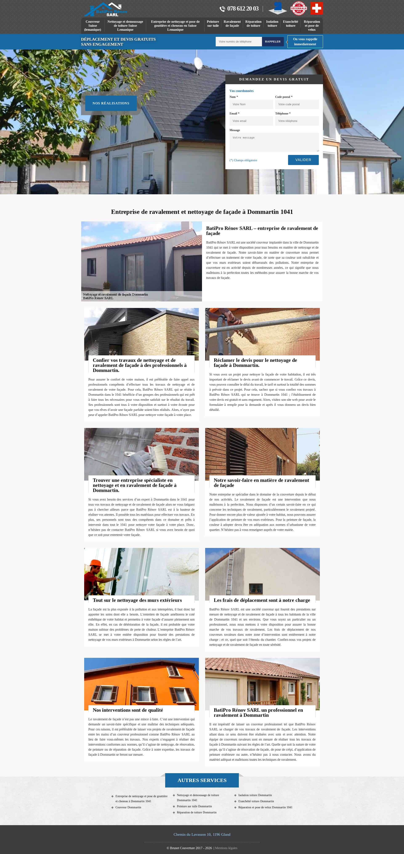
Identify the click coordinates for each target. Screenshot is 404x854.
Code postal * (283, 97)
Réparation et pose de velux (312, 25)
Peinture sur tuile (213, 23)
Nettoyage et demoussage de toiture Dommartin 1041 (198, 798)
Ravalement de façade (232, 23)
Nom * (234, 97)
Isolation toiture (272, 23)
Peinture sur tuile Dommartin (194, 806)
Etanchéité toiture (290, 23)
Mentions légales (226, 848)
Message (235, 130)
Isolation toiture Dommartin (255, 795)
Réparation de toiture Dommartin (197, 812)
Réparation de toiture (253, 23)
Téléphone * (283, 113)
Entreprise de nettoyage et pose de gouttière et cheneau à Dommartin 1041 (141, 799)
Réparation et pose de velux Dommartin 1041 (265, 807)
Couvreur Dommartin (128, 807)
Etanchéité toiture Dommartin (256, 801)
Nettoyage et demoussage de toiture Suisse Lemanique (125, 25)
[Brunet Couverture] (105, 9)
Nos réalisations (111, 103)
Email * (234, 113)
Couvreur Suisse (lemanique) (92, 25)
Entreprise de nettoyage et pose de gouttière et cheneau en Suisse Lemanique (175, 25)
